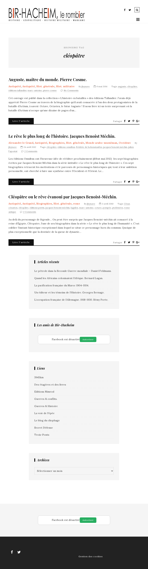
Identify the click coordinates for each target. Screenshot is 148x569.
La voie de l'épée (44, 413)
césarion (13, 207)
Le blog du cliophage (47, 420)
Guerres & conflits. (45, 399)
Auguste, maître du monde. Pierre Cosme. (47, 79)
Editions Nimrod (44, 391)
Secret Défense (43, 427)
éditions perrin (37, 207)
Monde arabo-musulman (101, 142)
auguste (122, 86)
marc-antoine (35, 90)
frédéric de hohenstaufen (89, 147)
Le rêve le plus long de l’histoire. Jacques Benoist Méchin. (61, 136)
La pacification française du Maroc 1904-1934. (61, 285)
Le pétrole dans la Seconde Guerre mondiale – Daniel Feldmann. (72, 271)
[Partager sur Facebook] (125, 121)
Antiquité (14, 86)
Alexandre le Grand (20, 142)
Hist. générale (45, 86)
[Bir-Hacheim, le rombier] (46, 20)
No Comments (71, 90)
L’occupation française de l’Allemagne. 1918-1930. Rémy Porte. (71, 299)
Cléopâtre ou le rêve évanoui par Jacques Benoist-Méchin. (62, 196)
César (127, 203)
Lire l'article (21, 121)
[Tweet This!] (129, 121)
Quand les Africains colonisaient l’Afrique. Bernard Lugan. (68, 278)
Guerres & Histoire (46, 406)
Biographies (56, 142)
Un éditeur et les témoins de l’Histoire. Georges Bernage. (69, 292)
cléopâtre (132, 86)
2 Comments (30, 151)
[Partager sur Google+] (138, 121)
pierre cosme (50, 90)
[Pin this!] (133, 121)
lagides (74, 207)
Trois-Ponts (41, 434)
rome (76, 203)
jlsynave (86, 86)
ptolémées (117, 207)
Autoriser (88, 339)
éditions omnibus (66, 147)
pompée (107, 207)
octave (98, 207)
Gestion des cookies (91, 556)
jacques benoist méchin (115, 147)
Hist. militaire (65, 86)
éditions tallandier (17, 90)
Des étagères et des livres (50, 384)
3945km (38, 377)
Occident (125, 142)
